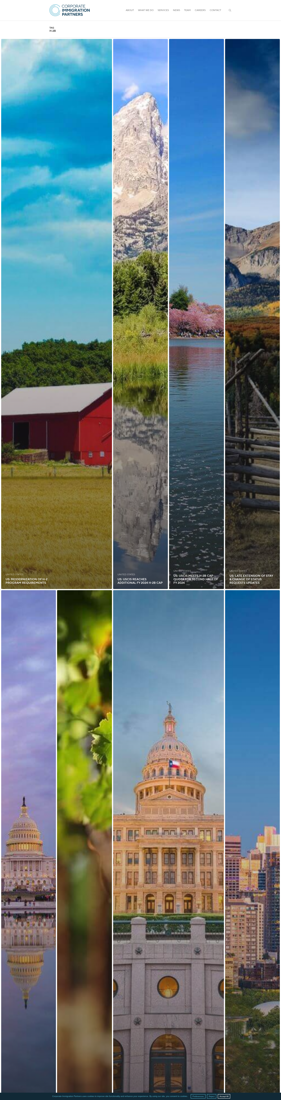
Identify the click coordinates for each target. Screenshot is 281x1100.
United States (14, 574)
